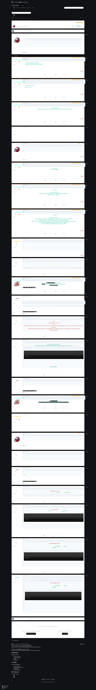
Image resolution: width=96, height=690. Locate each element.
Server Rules (23, 7)
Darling (17, 259)
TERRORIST (17, 35)
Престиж (17, 128)
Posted (26, 34)
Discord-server (5, 686)
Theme (48, 679)
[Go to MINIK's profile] (17, 246)
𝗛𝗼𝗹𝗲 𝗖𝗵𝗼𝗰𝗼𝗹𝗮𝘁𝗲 (17, 58)
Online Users (33, 10)
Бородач (17, 297)
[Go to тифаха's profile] (17, 421)
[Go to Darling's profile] (17, 264)
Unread (38, 10)
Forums (14, 10)
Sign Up (22, 5)
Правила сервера (17, 666)
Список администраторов (18, 667)
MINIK (17, 240)
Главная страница (17, 656)
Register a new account (31, 633)
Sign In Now (65, 633)
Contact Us (53, 679)
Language (43, 679)
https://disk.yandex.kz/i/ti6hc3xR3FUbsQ (31, 459)
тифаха (17, 415)
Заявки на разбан (17, 669)
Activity (22, 10)
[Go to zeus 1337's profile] (17, 581)
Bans (33, 7)
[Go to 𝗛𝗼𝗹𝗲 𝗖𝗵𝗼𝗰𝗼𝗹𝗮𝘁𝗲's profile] (17, 63)
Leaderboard (27, 10)
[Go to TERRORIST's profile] (14, 26)
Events (18, 10)
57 (17, 72)
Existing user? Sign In (15, 5)
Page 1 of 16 (30, 618)
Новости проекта (17, 657)
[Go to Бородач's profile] (17, 302)
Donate (28, 7)
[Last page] (26, 31)
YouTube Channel (5, 685)
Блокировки (16, 668)
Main (14, 7)
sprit (17, 452)
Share (73, 26)
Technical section (25, 26)
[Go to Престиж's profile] (17, 133)
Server (18, 7)
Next (23, 618)
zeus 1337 (17, 576)
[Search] (30, 13)
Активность (16, 660)
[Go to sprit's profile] (17, 457)
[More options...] (83, 34)
